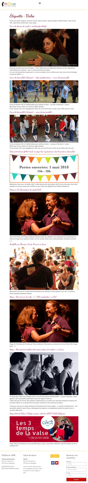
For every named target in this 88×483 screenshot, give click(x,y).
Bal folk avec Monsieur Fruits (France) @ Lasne (28, 244)
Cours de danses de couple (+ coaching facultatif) (28, 26)
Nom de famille (71, 467)
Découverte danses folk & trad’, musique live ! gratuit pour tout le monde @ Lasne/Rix (42, 151)
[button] (39, 3)
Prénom (68, 461)
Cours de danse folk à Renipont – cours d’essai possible (31, 112)
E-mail (68, 473)
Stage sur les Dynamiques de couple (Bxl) (25, 189)
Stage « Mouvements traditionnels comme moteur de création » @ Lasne (37, 349)
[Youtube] (56, 463)
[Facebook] (53, 463)
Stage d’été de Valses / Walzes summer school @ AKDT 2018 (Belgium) (37, 413)
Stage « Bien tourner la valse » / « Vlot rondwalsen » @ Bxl (33, 297)
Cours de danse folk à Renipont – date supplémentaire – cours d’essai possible (39, 77)
